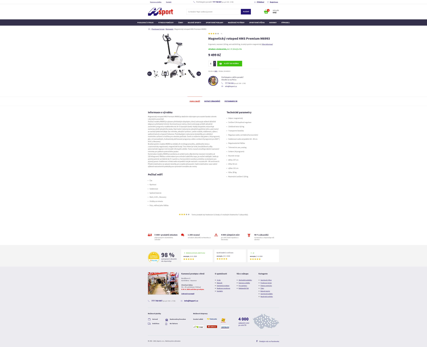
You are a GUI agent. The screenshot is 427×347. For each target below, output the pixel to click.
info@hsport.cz (231, 86)
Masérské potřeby (236, 22)
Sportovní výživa (257, 22)
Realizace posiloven (223, 288)
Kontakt (168, 2)
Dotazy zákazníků (212, 101)
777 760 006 (229, 83)
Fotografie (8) (231, 101)
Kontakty (220, 291)
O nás (219, 280)
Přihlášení (260, 2)
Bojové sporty (194, 22)
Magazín (219, 283)
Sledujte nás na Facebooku (269, 341)
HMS (216, 71)
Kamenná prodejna (223, 286)
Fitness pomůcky (165, 22)
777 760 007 (217, 2)
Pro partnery (243, 286)
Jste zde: (149, 29)
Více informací (267, 44)
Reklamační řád (244, 288)
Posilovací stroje (145, 22)
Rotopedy (169, 29)
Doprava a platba (155, 2)
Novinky (273, 22)
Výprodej (285, 22)
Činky (180, 22)
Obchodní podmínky (245, 280)
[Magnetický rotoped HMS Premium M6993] (174, 68)
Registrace (274, 2)
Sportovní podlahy (214, 22)
